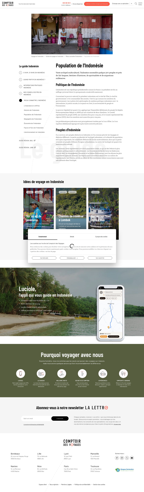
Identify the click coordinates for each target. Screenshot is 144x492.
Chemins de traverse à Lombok (71, 221)
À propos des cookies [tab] (101, 236)
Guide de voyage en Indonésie (54, 56)
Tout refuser (44, 258)
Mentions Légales (66, 484)
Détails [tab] (72, 236)
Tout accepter (100, 258)
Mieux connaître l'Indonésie (74, 56)
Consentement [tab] (42, 236)
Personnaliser (71, 258)
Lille (39, 453)
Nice (39, 466)
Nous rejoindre (54, 484)
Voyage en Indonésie (37, 56)
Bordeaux (15, 453)
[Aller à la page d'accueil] (9, 3)
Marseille (95, 453)
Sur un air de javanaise (38, 221)
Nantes (14, 466)
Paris (66, 466)
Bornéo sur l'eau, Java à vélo (101, 221)
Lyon (66, 453)
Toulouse (95, 466)
